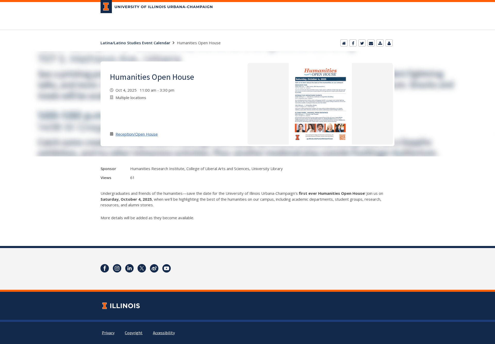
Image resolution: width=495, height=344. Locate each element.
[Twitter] (362, 43)
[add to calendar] (380, 43)
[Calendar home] (344, 43)
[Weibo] (154, 268)
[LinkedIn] (129, 268)
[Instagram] (117, 268)
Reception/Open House (137, 134)
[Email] (371, 43)
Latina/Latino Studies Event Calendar (135, 42)
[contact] (389, 43)
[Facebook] (353, 43)
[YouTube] (166, 268)
